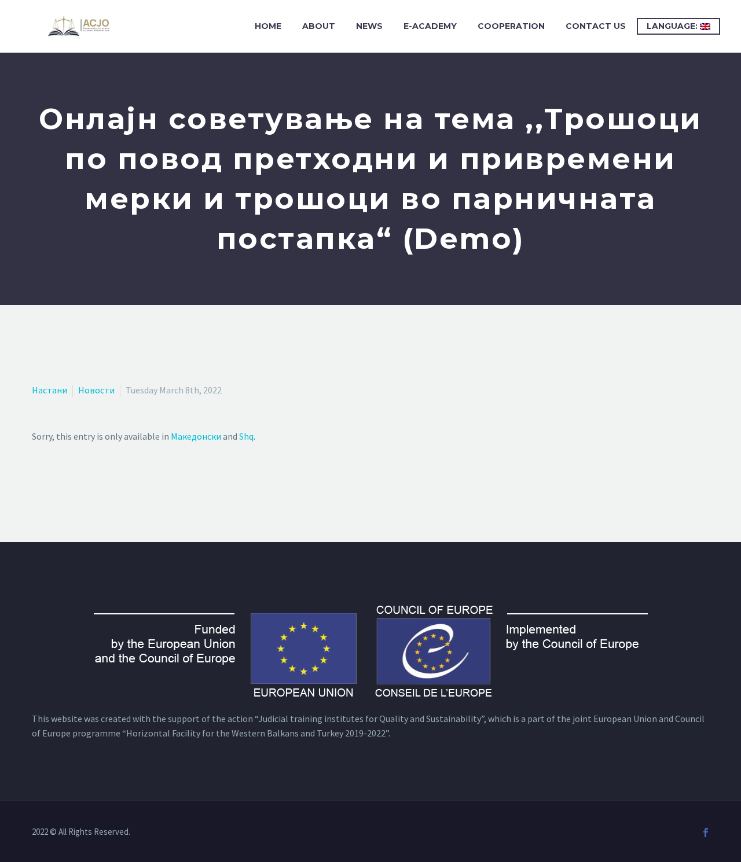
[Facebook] (705, 832)
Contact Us (596, 26)
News (369, 26)
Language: (673, 26)
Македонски (196, 436)
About (318, 26)
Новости (96, 390)
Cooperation (511, 26)
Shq (246, 436)
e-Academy (430, 26)
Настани (49, 390)
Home (268, 26)
